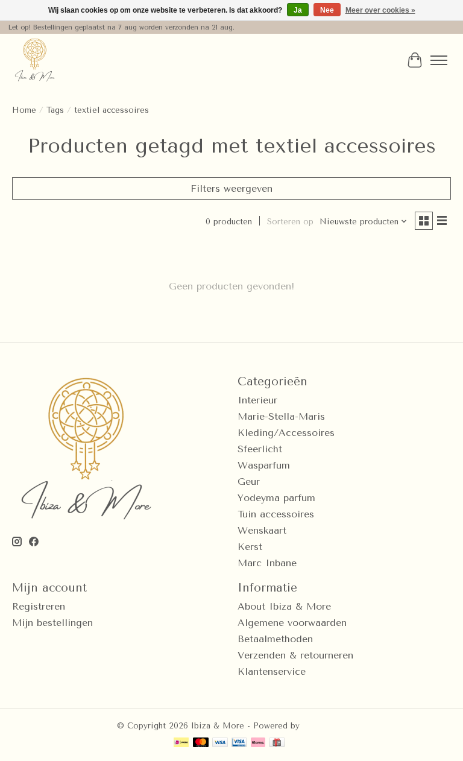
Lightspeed (324, 725)
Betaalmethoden (275, 639)
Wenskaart (262, 530)
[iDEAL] (181, 743)
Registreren (38, 606)
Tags (55, 110)
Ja (298, 10)
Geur (249, 481)
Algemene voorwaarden (292, 622)
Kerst (250, 546)
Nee (327, 10)
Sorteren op (290, 221)
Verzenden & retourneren (295, 655)
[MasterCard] (201, 743)
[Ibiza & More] (34, 60)
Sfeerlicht (260, 449)
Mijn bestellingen (52, 622)
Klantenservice (272, 671)
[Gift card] (277, 743)
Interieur (257, 400)
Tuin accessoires (276, 514)
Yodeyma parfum (276, 498)
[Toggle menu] (439, 60)
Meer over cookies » (380, 10)
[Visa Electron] (239, 743)
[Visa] (220, 743)
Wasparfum (264, 465)
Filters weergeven (231, 188)
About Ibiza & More (284, 606)
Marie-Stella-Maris (281, 416)
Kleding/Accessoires (286, 432)
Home (24, 110)
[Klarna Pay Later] (258, 743)
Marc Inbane (267, 563)
